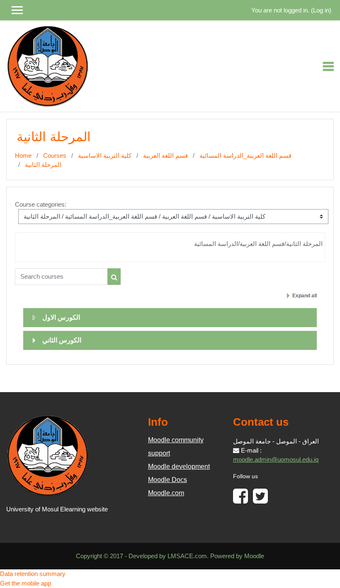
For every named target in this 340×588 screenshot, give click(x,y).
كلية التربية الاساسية (104, 155)
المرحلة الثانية (43, 164)
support (159, 453)
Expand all (304, 296)
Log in (321, 10)
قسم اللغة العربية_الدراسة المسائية (245, 155)
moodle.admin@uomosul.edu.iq (275, 459)
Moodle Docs (167, 479)
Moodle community (176, 439)
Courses (54, 155)
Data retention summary (33, 574)
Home (23, 155)
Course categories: (40, 204)
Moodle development (179, 466)
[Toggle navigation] (328, 66)
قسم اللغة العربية (165, 155)
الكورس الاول (61, 317)
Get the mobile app (25, 583)
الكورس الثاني (61, 340)
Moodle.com (166, 492)
